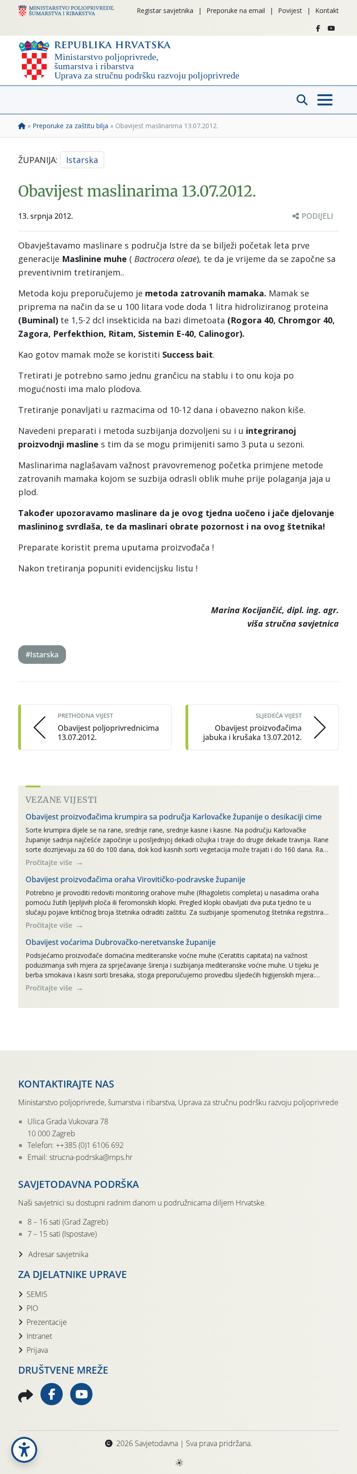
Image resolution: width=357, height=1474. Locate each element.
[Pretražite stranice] (302, 100)
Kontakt (327, 10)
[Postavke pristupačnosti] (24, 1450)
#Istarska (42, 654)
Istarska (82, 159)
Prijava (37, 1350)
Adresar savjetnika (57, 1254)
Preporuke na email (235, 10)
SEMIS (36, 1294)
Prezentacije (46, 1322)
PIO (32, 1308)
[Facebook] (318, 28)
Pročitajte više (50, 862)
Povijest (290, 10)
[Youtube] (331, 28)
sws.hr (179, 1462)
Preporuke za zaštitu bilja (70, 125)
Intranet (39, 1336)
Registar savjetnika (165, 10)
